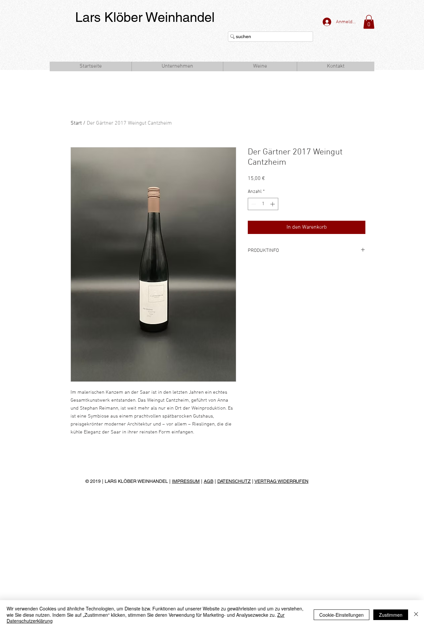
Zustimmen (390, 614)
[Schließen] (416, 614)
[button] (369, 22)
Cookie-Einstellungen (341, 614)
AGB (208, 481)
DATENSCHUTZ (234, 481)
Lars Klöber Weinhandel (145, 17)
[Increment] (273, 204)
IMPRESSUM (186, 481)
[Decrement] (253, 204)
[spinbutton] (263, 204)
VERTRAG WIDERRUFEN (281, 481)
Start (76, 123)
